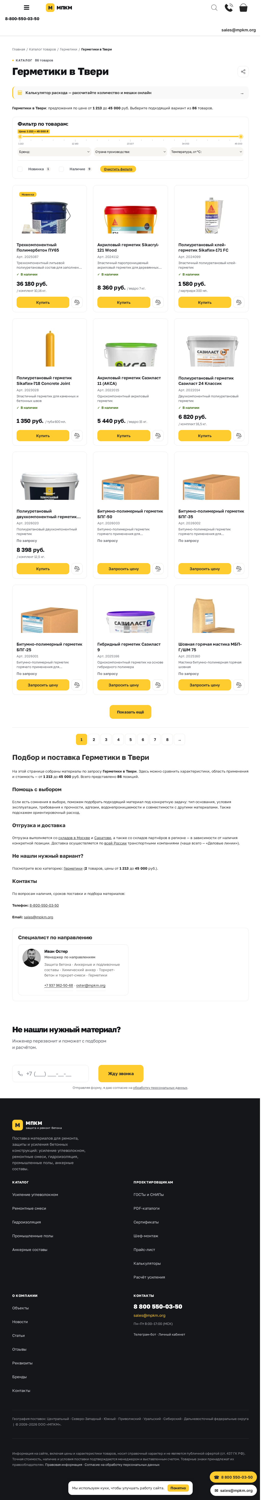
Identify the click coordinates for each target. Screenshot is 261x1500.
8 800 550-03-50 (158, 1306)
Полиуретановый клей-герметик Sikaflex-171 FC (203, 247)
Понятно (176, 1488)
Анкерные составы (29, 1249)
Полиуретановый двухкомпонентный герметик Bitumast (47, 516)
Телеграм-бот (145, 1334)
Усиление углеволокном (35, 1194)
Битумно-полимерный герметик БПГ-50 (130, 513)
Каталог (20, 1182)
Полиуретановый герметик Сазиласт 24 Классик (206, 380)
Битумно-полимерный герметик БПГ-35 (211, 513)
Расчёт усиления (149, 1277)
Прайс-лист (144, 1249)
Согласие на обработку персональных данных (122, 1465)
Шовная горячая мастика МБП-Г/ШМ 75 (210, 647)
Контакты (21, 1390)
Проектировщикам (153, 1182)
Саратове (102, 838)
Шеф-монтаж (146, 1235)
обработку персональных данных (160, 1088)
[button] (28, 7)
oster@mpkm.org (91, 985)
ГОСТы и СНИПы (149, 1194)
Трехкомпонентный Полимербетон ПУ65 (38, 247)
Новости (20, 1321)
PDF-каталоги (147, 1208)
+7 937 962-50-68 (58, 985)
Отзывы (19, 1349)
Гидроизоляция (26, 1222)
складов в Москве (74, 838)
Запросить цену (124, 568)
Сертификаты (146, 1222)
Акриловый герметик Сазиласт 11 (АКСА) (129, 380)
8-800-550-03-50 (22, 18)
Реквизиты (22, 1363)
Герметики (73, 868)
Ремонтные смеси (29, 1208)
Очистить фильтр (118, 169)
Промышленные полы (32, 1235)
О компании (25, 1296)
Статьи (18, 1335)
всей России (115, 843)
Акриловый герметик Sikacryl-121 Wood (128, 247)
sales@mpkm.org (238, 29)
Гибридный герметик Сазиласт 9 (129, 647)
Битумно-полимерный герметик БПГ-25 (49, 647)
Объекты (20, 1308)
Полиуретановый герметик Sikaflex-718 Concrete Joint (44, 380)
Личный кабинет (172, 1334)
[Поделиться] (243, 71)
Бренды (19, 1376)
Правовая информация (63, 1465)
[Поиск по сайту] (210, 7)
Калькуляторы (147, 1263)
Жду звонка (121, 1073)
